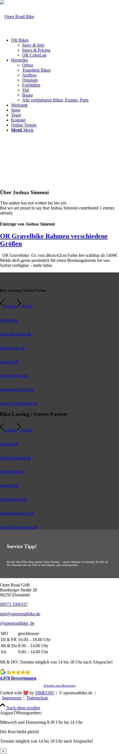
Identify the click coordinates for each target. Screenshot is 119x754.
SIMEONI (44, 692)
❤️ (26, 692)
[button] (59, 675)
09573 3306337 (14, 604)
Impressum (11, 697)
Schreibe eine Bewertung (60, 685)
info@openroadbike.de (20, 613)
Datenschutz (37, 697)
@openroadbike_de (17, 623)
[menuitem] (65, 48)
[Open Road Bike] (17, 16)
